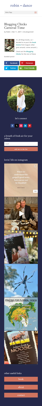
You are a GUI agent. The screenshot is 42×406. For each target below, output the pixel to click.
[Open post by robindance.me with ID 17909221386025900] (21, 213)
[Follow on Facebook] (12, 125)
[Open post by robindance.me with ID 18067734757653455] (21, 280)
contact (21, 395)
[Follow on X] (16, 125)
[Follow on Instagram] (21, 125)
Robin (8, 32)
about (21, 387)
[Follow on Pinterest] (29, 125)
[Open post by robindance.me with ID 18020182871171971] (21, 347)
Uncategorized (28, 32)
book (21, 379)
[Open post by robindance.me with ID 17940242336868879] (21, 314)
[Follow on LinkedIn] (25, 125)
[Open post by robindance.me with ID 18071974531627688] (21, 180)
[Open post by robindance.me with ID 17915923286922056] (21, 247)
